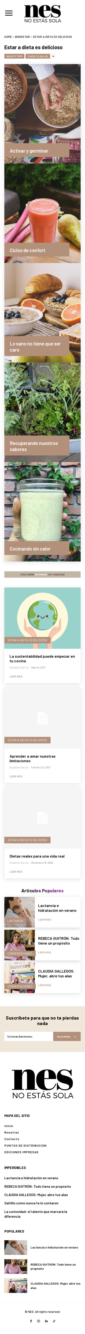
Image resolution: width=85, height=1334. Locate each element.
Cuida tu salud (38, 56)
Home (8, 36)
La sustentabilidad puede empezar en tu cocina (42, 658)
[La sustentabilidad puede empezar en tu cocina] (42, 618)
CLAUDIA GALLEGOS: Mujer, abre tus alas (56, 973)
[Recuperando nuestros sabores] (42, 412)
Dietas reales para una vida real (37, 856)
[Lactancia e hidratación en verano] (19, 912)
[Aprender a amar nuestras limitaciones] (42, 718)
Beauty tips (14, 56)
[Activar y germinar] (42, 114)
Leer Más (16, 676)
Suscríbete (63, 1036)
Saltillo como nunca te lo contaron (31, 1203)
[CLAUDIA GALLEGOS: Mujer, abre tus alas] (19, 978)
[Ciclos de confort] (42, 213)
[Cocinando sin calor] (42, 512)
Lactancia (15, 920)
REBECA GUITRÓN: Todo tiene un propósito (58, 940)
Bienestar (22, 36)
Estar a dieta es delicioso (27, 640)
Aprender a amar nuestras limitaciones (33, 758)
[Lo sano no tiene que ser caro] (42, 313)
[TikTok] (54, 1321)
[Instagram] (38, 1321)
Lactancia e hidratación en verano (57, 908)
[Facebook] (31, 1321)
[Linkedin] (46, 1321)
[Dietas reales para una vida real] (42, 818)
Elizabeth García (19, 667)
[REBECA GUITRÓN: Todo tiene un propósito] (19, 945)
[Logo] (42, 1083)
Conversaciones (20, 953)
